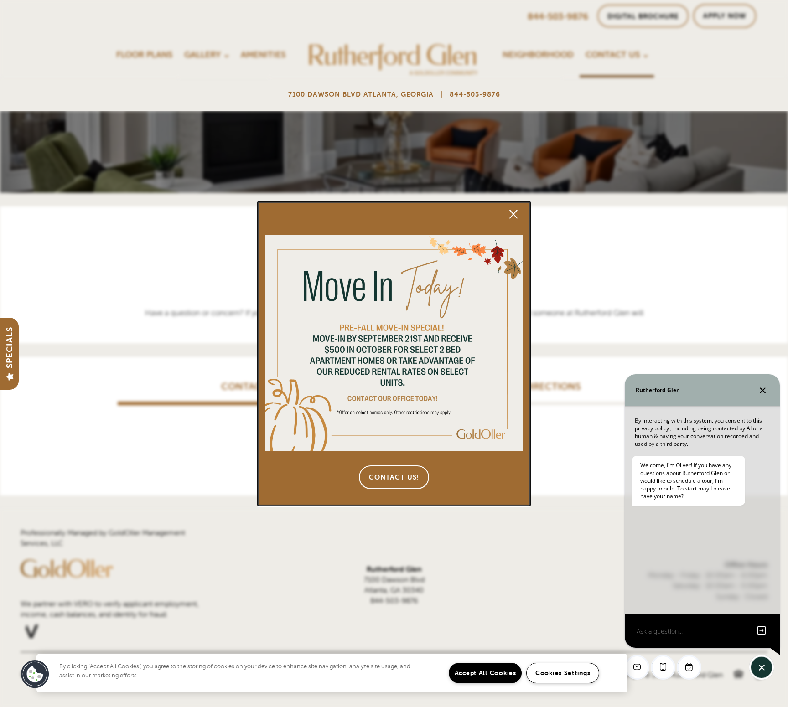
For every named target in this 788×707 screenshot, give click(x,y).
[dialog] (394, 353)
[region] (331, 673)
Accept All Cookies (485, 673)
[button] (394, 477)
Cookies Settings (563, 673)
